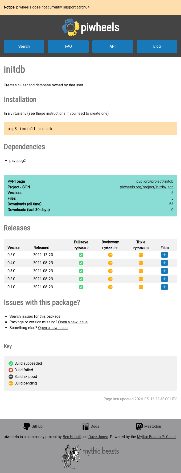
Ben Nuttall (72, 437)
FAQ (68, 46)
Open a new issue (73, 322)
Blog (157, 46)
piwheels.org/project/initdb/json (146, 187)
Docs (94, 426)
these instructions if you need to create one (71, 113)
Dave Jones (98, 437)
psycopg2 (17, 160)
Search (24, 46)
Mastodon (152, 426)
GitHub (37, 426)
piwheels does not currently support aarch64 (53, 7)
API (113, 46)
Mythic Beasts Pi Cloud (156, 437)
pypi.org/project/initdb (154, 181)
